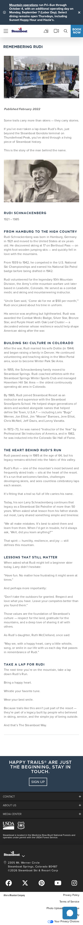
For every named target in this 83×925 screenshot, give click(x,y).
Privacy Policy (71, 895)
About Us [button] (9, 805)
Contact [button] (9, 796)
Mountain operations (23, 5)
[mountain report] (46, 31)
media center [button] (12, 814)
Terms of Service (69, 902)
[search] (65, 31)
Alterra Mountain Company (14, 895)
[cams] (56, 31)
